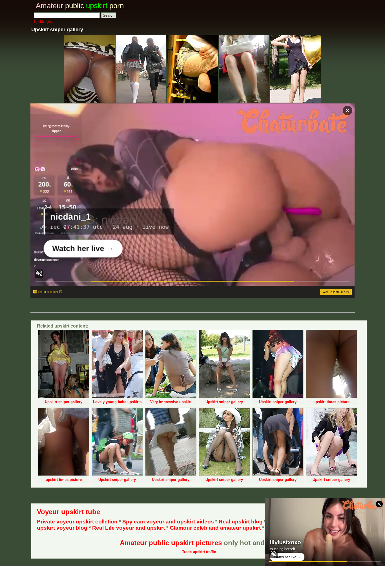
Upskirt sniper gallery (63, 402)
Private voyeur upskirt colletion (77, 522)
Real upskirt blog (241, 522)
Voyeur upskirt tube (68, 512)
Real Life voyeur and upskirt (128, 528)
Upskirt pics (43, 21)
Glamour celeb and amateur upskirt (216, 528)
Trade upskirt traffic (199, 552)
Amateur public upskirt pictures (171, 543)
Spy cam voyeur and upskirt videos (168, 522)
